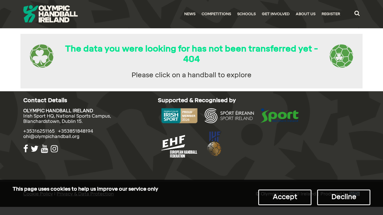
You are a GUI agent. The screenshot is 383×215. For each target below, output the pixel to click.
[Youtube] (45, 149)
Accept (285, 197)
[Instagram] (55, 149)
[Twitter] (35, 149)
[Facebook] (26, 149)
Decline (343, 197)
